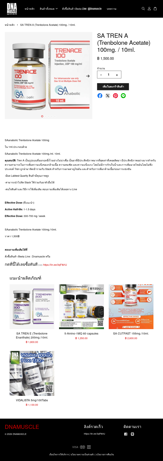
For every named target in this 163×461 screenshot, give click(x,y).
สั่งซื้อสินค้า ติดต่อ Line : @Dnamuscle (82, 8)
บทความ (112, 8)
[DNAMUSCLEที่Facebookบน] (126, 435)
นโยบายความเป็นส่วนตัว (82, 454)
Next (88, 76)
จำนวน (101, 68)
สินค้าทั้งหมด (47, 8)
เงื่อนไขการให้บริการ (59, 454)
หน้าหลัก (30, 8)
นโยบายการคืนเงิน (105, 454)
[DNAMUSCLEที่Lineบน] (132, 435)
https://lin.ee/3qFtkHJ (55, 265)
